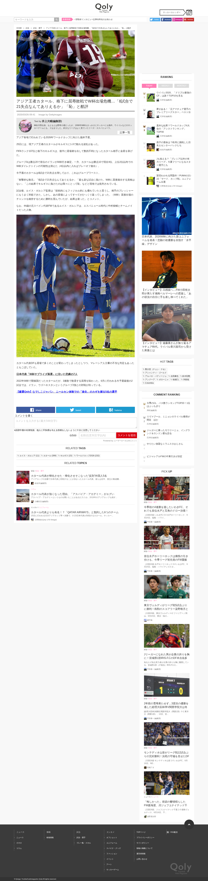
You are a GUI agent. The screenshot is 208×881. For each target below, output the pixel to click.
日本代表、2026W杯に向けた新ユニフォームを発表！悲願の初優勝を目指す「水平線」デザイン (166, 240)
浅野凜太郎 (151, 816)
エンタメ (34, 507)
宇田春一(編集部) (154, 522)
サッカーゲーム (112, 870)
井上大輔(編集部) (52, 121)
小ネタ (19, 843)
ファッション (111, 854)
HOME (19, 28)
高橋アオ (150, 767)
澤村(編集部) (152, 410)
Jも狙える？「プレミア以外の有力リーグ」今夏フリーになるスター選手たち (173, 162)
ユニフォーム (44, 507)
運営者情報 (140, 854)
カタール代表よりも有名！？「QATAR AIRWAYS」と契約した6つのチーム (75, 512)
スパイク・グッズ (113, 848)
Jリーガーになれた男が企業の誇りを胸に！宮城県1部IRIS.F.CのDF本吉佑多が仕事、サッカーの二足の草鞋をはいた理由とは (166, 656)
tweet (78, 410)
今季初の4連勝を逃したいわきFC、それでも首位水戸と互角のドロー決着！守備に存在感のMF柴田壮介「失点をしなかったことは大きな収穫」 (166, 509)
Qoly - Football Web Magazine (104, 8)
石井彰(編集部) (166, 100)
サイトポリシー (142, 843)
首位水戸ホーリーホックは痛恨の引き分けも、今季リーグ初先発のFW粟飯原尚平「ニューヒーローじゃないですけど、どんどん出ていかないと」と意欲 (166, 558)
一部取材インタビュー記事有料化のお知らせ (93, 19)
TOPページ (141, 832)
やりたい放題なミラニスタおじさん (165, 444)
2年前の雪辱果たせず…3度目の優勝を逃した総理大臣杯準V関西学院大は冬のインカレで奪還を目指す (166, 705)
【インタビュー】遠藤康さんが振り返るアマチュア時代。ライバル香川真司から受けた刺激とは (166, 347)
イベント (110, 859)
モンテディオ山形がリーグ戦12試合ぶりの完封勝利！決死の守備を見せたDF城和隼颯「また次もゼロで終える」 (166, 754)
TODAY (149, 86)
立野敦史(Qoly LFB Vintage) (46, 520)
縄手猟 (149, 620)
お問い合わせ (141, 859)
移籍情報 (50, 837)
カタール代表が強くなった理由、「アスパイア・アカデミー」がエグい (72, 494)
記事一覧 (125, 132)
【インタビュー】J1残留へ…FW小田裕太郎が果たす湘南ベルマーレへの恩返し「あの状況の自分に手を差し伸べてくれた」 (166, 293)
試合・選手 (37, 28)
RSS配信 (174, 832)
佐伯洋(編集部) (41, 483)
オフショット (111, 837)
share (38, 410)
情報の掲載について (144, 848)
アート (109, 864)
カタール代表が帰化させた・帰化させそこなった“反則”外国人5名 (69, 475)
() (29, 456)
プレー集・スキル (84, 843)
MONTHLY (181, 86)
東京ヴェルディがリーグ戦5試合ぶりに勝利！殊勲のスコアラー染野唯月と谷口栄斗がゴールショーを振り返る (166, 607)
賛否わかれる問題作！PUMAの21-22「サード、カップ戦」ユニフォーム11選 (173, 178)
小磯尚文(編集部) (41, 501)
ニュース (147, 797)
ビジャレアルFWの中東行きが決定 (164, 456)
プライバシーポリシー (145, 837)
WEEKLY (165, 86)
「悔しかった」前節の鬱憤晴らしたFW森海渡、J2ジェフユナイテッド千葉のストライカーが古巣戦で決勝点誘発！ (166, 803)
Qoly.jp (18, 879)
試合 (27, 28)
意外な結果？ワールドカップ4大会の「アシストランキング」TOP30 (173, 128)
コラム (33, 489)
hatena (118, 410)
